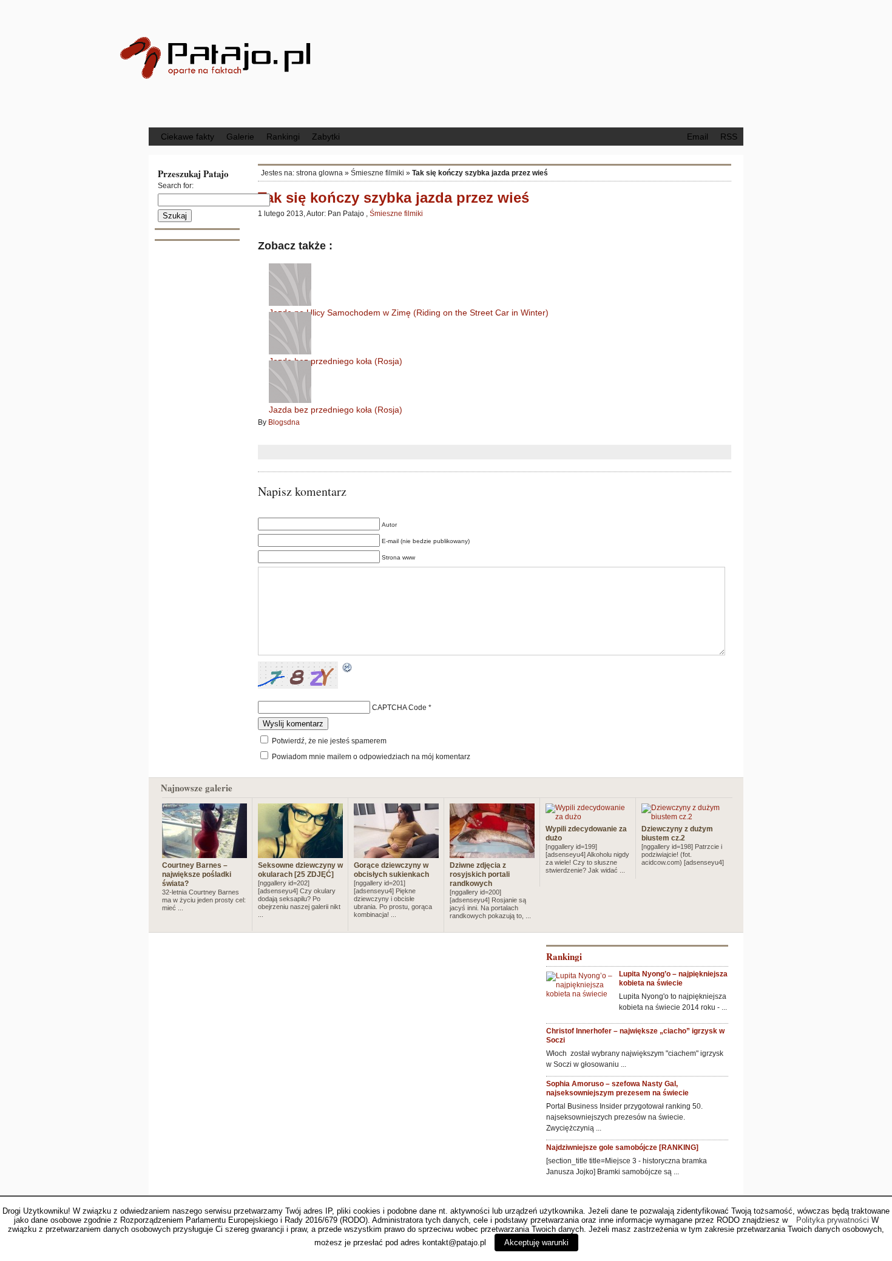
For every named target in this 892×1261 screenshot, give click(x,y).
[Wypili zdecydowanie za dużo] (588, 817)
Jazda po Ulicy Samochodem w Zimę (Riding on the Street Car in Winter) (409, 312)
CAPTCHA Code (399, 707)
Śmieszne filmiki (377, 173)
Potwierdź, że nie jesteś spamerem (328, 741)
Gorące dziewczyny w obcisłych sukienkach (391, 870)
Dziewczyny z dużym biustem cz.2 (677, 833)
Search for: (176, 185)
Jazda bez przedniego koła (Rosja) (335, 361)
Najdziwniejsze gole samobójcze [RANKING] (622, 1147)
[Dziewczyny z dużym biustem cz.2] (683, 817)
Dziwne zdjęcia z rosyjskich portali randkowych (480, 874)
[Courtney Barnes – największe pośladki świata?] (204, 853)
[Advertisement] (546, 62)
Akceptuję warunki (536, 1242)
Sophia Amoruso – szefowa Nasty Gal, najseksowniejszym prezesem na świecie (617, 1088)
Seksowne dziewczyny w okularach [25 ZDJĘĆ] (300, 870)
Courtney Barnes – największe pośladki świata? (196, 874)
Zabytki (326, 136)
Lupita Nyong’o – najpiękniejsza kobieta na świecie (673, 978)
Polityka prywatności (832, 1220)
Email (697, 136)
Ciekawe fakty (187, 136)
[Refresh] (347, 668)
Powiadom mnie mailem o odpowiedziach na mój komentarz (371, 756)
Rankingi (283, 136)
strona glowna (319, 173)
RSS (728, 136)
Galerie (240, 136)
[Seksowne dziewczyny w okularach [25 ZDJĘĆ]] (300, 853)
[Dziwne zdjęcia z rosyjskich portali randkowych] (492, 853)
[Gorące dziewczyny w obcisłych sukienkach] (396, 853)
